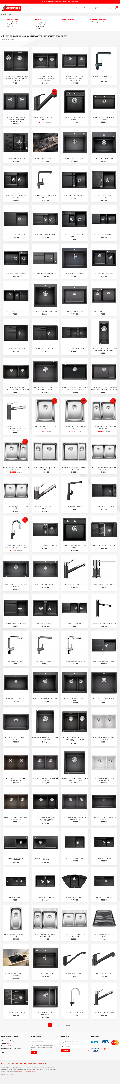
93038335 (9, 1043)
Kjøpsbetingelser (12, 1063)
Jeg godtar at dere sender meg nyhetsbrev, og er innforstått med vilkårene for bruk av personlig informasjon (43, 1047)
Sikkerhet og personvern (28, 1063)
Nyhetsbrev (43, 1063)
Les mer (57, 1053)
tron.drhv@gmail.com (11, 1046)
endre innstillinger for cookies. (28, 1071)
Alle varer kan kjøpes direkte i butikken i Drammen (60, 2)
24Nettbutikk (10, 1074)
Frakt (3, 1063)
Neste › (68, 1025)
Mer (107, 8)
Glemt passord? (85, 1050)
